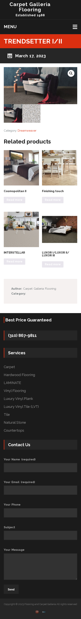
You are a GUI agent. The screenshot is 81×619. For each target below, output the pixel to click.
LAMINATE (12, 383)
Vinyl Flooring (15, 390)
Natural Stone (15, 422)
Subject (9, 527)
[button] (71, 73)
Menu (10, 26)
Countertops (14, 430)
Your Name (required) (20, 459)
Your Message (14, 550)
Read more (14, 200)
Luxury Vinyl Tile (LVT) (21, 406)
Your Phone (12, 504)
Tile (7, 414)
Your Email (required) (19, 482)
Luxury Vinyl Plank (18, 398)
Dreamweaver (27, 130)
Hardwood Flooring (19, 375)
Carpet (9, 367)
